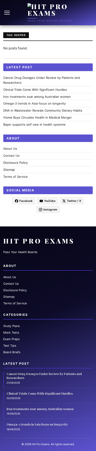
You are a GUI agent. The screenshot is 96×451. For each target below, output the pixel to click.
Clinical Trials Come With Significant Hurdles (35, 89)
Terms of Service (15, 176)
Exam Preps (11, 339)
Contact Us (11, 155)
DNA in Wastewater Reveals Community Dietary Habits (42, 110)
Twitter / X (74, 201)
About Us (10, 148)
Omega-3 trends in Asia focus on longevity (34, 103)
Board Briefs (12, 352)
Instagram (50, 209)
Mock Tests (11, 332)
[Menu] (7, 12)
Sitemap (9, 169)
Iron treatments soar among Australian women (37, 96)
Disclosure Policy (15, 162)
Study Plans (11, 326)
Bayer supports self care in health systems (34, 124)
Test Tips (9, 345)
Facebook (26, 201)
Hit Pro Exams (39, 240)
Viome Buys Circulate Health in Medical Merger (37, 117)
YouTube (49, 201)
